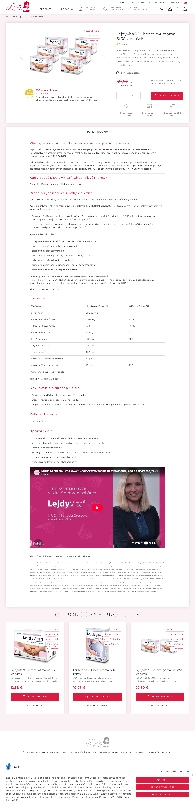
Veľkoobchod (160, 2)
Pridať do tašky (169, 95)
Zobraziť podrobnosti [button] (162, 794)
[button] (22, 57)
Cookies (139, 752)
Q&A (150, 2)
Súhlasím (162, 780)
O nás (132, 2)
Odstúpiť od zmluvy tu (160, 752)
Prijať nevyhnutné (162, 787)
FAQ (65, 752)
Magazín (122, 2)
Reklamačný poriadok (84, 752)
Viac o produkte (35, 705)
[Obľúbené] (177, 8)
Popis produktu (97, 131)
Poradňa (67, 9)
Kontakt (141, 2)
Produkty (46, 9)
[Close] (192, 775)
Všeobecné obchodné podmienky (41, 752)
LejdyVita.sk (83, 556)
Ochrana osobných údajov (116, 752)
